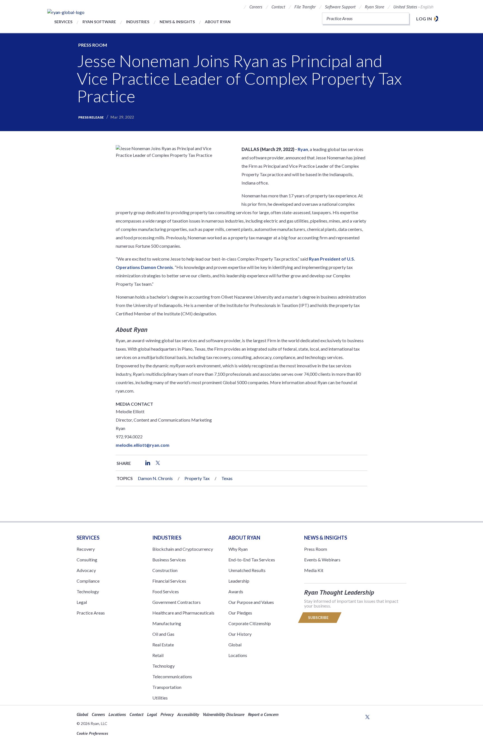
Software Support (340, 7)
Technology (88, 591)
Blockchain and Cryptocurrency (182, 549)
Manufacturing (166, 623)
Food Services (165, 591)
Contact (278, 7)
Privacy (167, 714)
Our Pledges (240, 612)
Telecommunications (172, 676)
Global (235, 644)
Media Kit (313, 570)
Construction (164, 570)
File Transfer (305, 7)
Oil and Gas (163, 634)
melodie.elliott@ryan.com (142, 445)
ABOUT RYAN (244, 538)
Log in (424, 18)
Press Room (92, 45)
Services (63, 21)
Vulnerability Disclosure (223, 714)
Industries (137, 21)
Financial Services (169, 580)
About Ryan (218, 21)
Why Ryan (238, 549)
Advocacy (86, 570)
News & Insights (177, 21)
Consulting (87, 559)
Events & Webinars (322, 559)
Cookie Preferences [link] (92, 733)
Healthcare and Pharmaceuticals (183, 612)
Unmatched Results (247, 570)
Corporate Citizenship (249, 623)
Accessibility (188, 714)
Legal (82, 602)
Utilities (160, 697)
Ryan (303, 149)
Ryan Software (99, 21)
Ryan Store (374, 7)
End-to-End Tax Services (251, 559)
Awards (235, 591)
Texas (227, 478)
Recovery (86, 549)
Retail (158, 655)
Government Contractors (176, 602)
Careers (255, 7)
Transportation (166, 687)
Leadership (238, 580)
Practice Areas (91, 612)
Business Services (169, 559)
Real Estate (163, 644)
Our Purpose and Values (251, 602)
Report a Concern (263, 714)
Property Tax (197, 478)
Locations (237, 655)
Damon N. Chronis (155, 478)
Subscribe (318, 617)
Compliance (88, 580)
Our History (240, 634)
